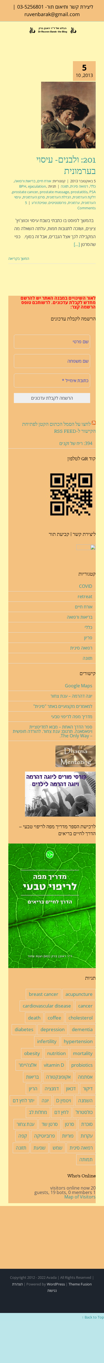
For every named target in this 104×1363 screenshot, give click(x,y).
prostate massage (54, 191)
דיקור (88, 1088)
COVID (85, 586)
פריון (88, 637)
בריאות (32, 1077)
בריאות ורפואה (24, 180)
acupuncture (79, 994)
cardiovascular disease (47, 1006)
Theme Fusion (80, 1284)
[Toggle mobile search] (19, 38)
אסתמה (85, 1077)
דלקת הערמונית (84, 197)
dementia (82, 1029)
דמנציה (52, 1088)
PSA (92, 191)
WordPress (56, 1284)
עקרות (87, 1136)
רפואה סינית (79, 186)
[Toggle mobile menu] (10, 38)
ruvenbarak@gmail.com (52, 14)
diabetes (24, 1029)
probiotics (82, 1065)
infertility (47, 1041)
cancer (85, 1006)
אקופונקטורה (58, 1077)
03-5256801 (30, 6)
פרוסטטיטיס (57, 202)
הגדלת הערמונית (59, 197)
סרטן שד (50, 1124)
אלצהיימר (28, 1065)
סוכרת (87, 1124)
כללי (93, 186)
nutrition (56, 1053)
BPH (22, 186)
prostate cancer (25, 191)
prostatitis (79, 191)
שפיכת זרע (39, 202)
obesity (32, 1053)
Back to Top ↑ (93, 1317)
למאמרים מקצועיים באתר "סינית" (62, 706)
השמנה (85, 1100)
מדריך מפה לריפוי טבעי (71, 716)
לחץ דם (61, 1112)
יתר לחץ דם (23, 1100)
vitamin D (54, 1065)
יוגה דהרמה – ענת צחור (71, 696)
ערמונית (74, 202)
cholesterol (81, 1017)
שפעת (39, 1148)
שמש (57, 1148)
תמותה (86, 1159)
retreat (85, 596)
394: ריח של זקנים (75, 443)
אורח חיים (44, 180)
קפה (22, 1136)
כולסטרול (84, 1112)
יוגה (45, 1100)
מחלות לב (38, 1112)
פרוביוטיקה (44, 1136)
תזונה (65, 186)
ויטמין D (63, 1100)
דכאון (71, 1088)
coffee (54, 1017)
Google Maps (78, 686)
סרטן (69, 1124)
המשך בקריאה (19, 258)
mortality (83, 1053)
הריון (33, 1088)
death (34, 1017)
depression (52, 1029)
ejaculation (37, 186)
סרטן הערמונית (34, 197)
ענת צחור (25, 1124)
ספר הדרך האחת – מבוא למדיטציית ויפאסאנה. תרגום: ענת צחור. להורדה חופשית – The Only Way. (52, 731)
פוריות (67, 1136)
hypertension (78, 1041)
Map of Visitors (80, 1197)
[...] (77, 244)
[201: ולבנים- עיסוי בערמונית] (68, 115)
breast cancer (43, 994)
